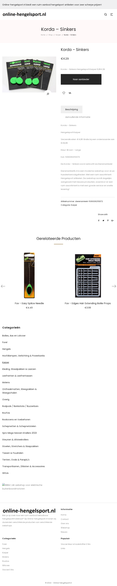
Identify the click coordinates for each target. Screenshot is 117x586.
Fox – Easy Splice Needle (29, 303)
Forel (4, 342)
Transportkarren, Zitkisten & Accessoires (23, 466)
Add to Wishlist (64, 93)
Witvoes (6, 565)
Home (43, 35)
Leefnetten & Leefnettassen (17, 375)
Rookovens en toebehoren (16, 419)
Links (63, 548)
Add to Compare (70, 93)
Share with (103, 214)
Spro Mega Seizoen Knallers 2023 (19, 432)
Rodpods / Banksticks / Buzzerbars (20, 406)
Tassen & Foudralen (12, 453)
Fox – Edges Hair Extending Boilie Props (88, 303)
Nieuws (64, 532)
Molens (6, 382)
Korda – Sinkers (72, 163)
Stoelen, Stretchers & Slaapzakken (20, 446)
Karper (58, 35)
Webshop (65, 527)
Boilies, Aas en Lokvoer (14, 335)
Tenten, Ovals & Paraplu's (15, 459)
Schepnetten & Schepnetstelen (19, 426)
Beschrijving (71, 109)
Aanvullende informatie (77, 117)
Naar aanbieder (81, 79)
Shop (50, 35)
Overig (5, 399)
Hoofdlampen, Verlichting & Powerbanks (23, 355)
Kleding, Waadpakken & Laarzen (19, 369)
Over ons (65, 523)
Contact (65, 519)
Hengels (6, 349)
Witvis (5, 473)
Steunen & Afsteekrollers (15, 439)
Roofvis (6, 412)
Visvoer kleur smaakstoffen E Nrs (75, 544)
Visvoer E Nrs (8, 569)
